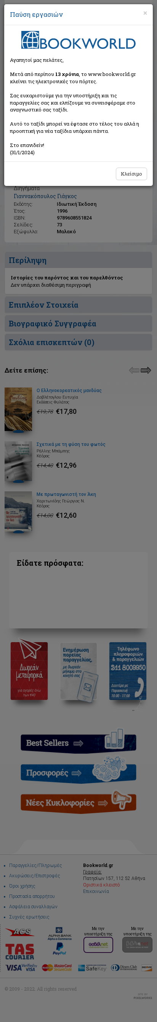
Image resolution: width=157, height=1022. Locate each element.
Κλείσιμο (131, 173)
